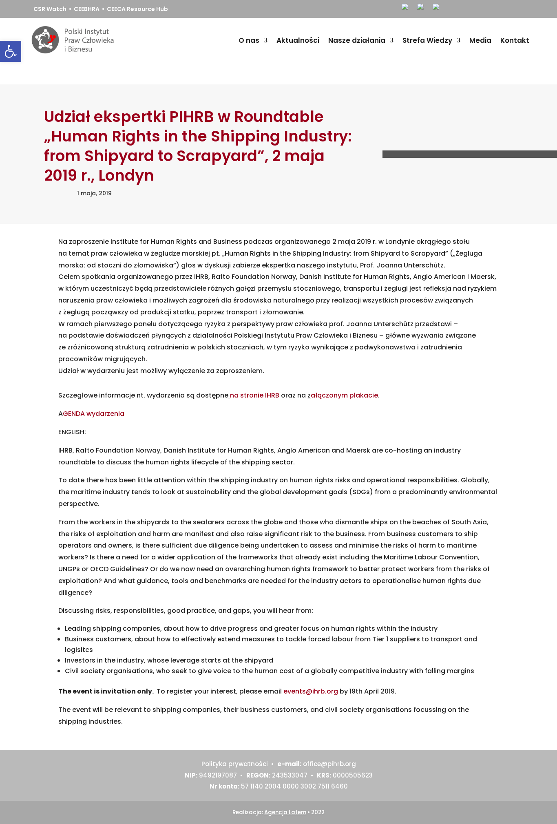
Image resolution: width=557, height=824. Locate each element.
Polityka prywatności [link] (234, 764)
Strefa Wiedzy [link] (427, 40)
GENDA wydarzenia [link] (93, 413)
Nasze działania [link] (356, 40)
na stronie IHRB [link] (255, 395)
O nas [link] (249, 40)
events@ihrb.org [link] (310, 691)
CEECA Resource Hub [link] (137, 9)
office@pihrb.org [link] (329, 764)
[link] (10, 51)
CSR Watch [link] (49, 9)
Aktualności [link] (297, 40)
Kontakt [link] (514, 40)
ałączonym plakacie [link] (344, 395)
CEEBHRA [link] (86, 9)
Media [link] (480, 40)
